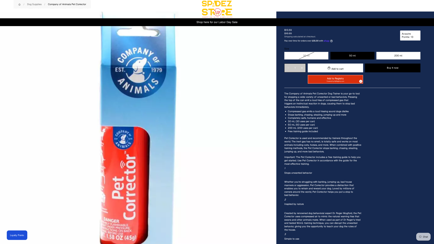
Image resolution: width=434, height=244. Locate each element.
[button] (335, 79)
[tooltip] (360, 81)
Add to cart (337, 68)
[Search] (409, 9)
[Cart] (423, 9)
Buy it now (392, 67)
